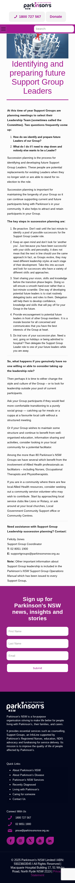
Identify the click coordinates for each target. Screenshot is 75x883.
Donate (56, 17)
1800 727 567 (29, 17)
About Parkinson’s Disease (28, 775)
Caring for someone (24, 794)
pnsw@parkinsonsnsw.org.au (32, 830)
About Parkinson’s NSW (27, 770)
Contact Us (19, 799)
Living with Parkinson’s (26, 789)
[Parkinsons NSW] (37, 6)
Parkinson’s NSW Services (28, 779)
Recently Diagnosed (24, 784)
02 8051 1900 (23, 824)
